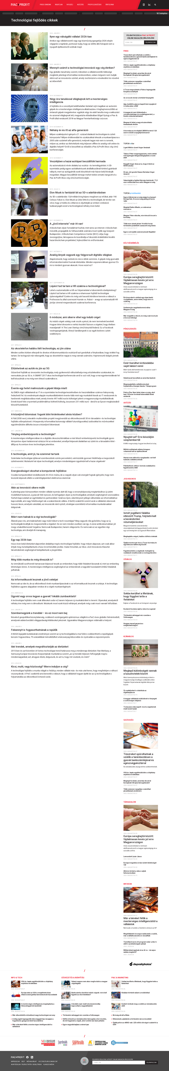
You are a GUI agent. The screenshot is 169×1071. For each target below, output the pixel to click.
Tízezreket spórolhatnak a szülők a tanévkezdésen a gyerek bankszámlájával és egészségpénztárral (140, 57)
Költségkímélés (131, 243)
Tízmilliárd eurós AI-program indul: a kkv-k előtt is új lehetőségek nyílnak (140, 943)
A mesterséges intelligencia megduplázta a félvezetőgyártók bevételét (37, 1005)
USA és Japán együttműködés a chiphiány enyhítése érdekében (139, 66)
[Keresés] (155, 4)
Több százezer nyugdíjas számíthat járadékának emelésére (137, 82)
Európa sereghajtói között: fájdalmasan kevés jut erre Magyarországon (138, 280)
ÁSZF (23, 1061)
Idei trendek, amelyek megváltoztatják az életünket (40, 646)
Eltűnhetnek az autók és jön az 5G (30, 368)
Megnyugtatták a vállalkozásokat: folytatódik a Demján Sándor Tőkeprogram (140, 385)
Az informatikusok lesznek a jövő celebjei (35, 579)
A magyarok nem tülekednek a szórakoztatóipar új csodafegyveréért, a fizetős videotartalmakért (138, 114)
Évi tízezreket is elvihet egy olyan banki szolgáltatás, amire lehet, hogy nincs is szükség (138, 299)
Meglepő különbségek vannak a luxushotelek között (140, 672)
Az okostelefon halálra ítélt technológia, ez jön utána (41, 348)
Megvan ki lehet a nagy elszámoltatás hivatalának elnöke (137, 123)
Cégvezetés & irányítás (72, 978)
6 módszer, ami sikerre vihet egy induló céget (75, 317)
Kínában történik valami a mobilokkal (136, 993)
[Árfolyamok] (149, 4)
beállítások (37, 1064)
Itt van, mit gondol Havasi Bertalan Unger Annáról (139, 173)
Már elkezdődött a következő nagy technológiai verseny (33, 1015)
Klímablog (128, 636)
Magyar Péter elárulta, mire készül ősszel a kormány (140, 216)
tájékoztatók (26, 1064)
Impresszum (15, 1061)
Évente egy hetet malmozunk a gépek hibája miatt (39, 388)
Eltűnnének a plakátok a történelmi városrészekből (132, 1019)
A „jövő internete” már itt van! (67, 223)
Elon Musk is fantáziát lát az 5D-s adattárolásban (78, 192)
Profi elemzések (94, 5)
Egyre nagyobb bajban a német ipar (76, 1024)
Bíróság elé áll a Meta (121, 1015)
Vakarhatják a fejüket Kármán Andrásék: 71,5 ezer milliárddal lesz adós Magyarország (140, 181)
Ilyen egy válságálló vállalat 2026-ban (71, 36)
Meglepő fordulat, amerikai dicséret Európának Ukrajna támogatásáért (137, 74)
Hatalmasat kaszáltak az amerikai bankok (139, 378)
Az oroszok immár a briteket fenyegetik (138, 98)
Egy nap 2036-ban (21, 539)
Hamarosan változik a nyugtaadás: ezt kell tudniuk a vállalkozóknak (139, 459)
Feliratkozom (151, 42)
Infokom (127, 884)
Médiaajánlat (32, 1061)
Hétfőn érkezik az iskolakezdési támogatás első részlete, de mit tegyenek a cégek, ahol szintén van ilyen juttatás (85, 1020)
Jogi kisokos (129, 479)
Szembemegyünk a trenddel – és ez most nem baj (39, 613)
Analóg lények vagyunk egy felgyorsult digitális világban (81, 254)
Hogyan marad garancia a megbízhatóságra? (133, 624)
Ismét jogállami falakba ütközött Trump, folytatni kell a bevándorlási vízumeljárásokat (139, 517)
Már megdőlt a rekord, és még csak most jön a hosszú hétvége (140, 317)
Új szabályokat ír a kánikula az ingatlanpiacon (134, 691)
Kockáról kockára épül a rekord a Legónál (139, 609)
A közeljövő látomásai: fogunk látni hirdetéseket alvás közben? (47, 414)
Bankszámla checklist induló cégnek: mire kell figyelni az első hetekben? (89, 994)
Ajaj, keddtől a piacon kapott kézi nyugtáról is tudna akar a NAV (139, 105)
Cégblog (127, 559)
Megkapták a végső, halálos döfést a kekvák (140, 536)
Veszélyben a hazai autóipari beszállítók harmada (78, 161)
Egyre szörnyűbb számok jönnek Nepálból (139, 232)
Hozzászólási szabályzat (48, 1061)
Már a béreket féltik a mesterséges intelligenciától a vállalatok (140, 921)
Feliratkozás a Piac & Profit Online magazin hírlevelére (112, 1059)
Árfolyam (110, 5)
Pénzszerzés (129, 329)
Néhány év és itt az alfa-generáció (69, 130)
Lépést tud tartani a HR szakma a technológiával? (78, 286)
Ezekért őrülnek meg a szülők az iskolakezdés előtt (139, 1005)
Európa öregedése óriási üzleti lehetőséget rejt (139, 864)
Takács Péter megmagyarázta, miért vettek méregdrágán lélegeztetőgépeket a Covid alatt (140, 156)
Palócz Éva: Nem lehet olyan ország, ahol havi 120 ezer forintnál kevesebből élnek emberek (139, 394)
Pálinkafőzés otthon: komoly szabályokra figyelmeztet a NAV (139, 467)
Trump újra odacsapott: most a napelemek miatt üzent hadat (139, 708)
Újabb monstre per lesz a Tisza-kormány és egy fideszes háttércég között (140, 544)
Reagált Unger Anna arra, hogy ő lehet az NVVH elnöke (138, 165)
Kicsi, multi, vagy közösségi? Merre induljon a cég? (40, 666)
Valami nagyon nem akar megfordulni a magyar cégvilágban (89, 982)
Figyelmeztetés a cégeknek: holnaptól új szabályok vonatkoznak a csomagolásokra (140, 552)
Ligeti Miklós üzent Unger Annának (136, 147)
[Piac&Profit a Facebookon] (27, 1057)
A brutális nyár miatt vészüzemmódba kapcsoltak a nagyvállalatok (85, 1005)
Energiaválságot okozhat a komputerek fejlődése (39, 470)
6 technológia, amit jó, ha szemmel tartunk (35, 454)
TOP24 (128, 144)
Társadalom (129, 802)
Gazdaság (128, 720)
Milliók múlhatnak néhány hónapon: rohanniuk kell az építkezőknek (136, 450)
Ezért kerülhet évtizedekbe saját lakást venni (138, 364)
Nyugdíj (70, 5)
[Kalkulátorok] (143, 5)
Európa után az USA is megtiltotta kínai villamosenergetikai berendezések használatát (39, 994)
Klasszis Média (48, 1064)
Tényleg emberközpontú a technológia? (33, 434)
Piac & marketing (119, 978)
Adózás (80, 5)
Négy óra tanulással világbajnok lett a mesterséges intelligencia (78, 100)
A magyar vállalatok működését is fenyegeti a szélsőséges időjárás (140, 700)
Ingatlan (59, 5)
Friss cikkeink (45, 5)
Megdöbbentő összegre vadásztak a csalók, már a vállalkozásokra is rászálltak (140, 935)
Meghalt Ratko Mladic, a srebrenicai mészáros (137, 208)
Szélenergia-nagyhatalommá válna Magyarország (136, 308)
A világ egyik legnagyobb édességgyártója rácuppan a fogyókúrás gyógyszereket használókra (32, 1020)
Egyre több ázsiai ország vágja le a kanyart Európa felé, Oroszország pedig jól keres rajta (139, 199)
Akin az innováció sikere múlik (28, 487)
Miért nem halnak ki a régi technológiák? (34, 516)
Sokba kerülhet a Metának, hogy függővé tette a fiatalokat (138, 596)
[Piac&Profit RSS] (32, 1057)
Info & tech (16, 978)
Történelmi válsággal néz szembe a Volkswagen (137, 616)
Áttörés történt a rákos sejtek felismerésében (134, 872)
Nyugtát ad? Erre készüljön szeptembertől (138, 438)
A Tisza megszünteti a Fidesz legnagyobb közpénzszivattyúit (139, 91)
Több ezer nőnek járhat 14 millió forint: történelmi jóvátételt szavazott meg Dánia (139, 225)
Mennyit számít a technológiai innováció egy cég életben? (82, 67)
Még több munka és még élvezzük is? (32, 559)
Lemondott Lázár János (132, 856)
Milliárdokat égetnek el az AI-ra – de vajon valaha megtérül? (139, 951)
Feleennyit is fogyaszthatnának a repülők (34, 629)
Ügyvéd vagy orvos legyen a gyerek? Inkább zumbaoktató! (44, 596)
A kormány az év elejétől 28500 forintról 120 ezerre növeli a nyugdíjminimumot (140, 132)
